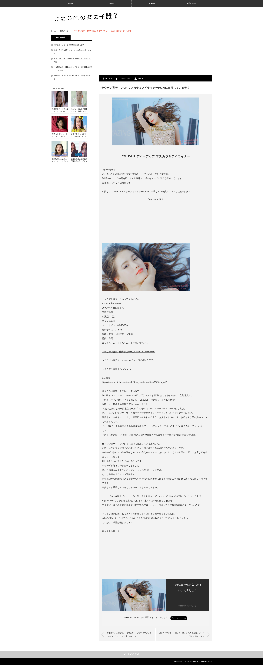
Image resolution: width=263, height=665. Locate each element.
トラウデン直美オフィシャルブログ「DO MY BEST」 (128, 360)
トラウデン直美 (125, 78)
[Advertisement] (155, 54)
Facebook (152, 3)
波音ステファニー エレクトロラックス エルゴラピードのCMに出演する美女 (181, 634)
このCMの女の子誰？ (190, 662)
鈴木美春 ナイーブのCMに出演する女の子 (70, 45)
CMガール (64, 31)
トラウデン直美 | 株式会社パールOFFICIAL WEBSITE (128, 351)
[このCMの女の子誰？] (85, 17)
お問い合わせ (192, 3)
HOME (71, 3)
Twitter (111, 3)
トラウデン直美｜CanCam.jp (116, 369)
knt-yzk (140, 78)
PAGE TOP (133, 654)
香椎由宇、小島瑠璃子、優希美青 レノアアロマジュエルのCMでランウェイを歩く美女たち (129, 634)
